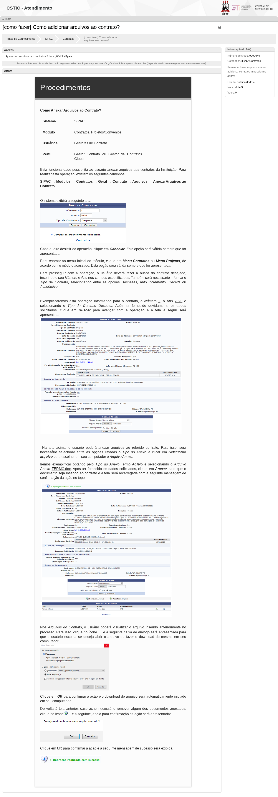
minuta (255, 71)
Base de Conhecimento (21, 38)
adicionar (232, 71)
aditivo (231, 75)
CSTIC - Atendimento (29, 7)
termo (262, 71)
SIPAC (49, 38)
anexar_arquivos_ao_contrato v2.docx (32, 56)
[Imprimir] (219, 28)
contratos (244, 71)
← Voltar (6, 19)
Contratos (68, 38)
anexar (262, 67)
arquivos (252, 67)
